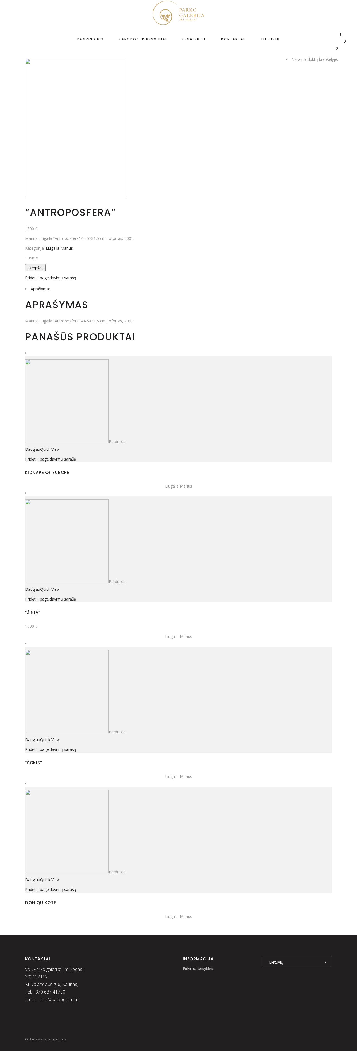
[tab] (178, 288)
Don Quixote (40, 903)
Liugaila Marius (59, 248)
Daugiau (32, 449)
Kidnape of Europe (47, 472)
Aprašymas (41, 288)
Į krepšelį (35, 268)
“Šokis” (33, 763)
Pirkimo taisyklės (198, 968)
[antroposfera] (76, 196)
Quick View (50, 449)
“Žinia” (32, 612)
